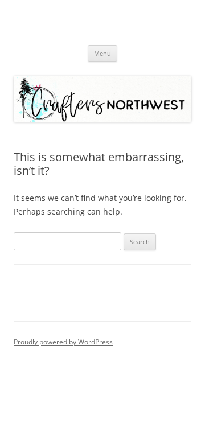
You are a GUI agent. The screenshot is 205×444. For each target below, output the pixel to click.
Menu (102, 53)
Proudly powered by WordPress (63, 342)
